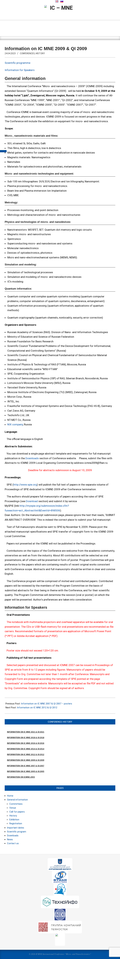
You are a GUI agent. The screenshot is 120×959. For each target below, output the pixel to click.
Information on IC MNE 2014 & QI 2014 (25, 749)
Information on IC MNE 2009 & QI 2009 (25, 760)
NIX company (15, 424)
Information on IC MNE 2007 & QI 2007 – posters (46, 703)
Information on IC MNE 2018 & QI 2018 (25, 738)
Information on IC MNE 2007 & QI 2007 (25, 766)
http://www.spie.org (25, 484)
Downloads (32, 458)
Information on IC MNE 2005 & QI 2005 (25, 771)
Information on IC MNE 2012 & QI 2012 (37, 707)
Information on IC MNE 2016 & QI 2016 (25, 743)
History (40, 53)
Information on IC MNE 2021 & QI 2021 (25, 732)
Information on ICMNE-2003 (21, 777)
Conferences (27, 53)
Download (32, 501)
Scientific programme (17, 62)
